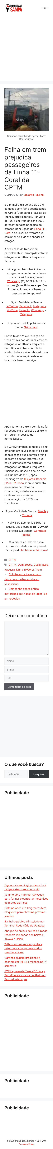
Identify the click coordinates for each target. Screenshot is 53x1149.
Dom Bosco (25, 564)
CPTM (12, 559)
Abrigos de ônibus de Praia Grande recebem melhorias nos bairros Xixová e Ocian (25, 935)
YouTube (12, 310)
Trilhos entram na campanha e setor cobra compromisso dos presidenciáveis (23, 948)
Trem (38, 569)
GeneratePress (26, 1144)
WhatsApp (13, 281)
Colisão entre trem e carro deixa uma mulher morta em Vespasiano (22, 579)
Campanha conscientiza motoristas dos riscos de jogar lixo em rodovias (25, 593)
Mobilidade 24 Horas (34, 550)
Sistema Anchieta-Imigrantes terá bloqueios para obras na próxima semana (25, 912)
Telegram (26, 314)
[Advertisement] (26, 48)
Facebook (25, 306)
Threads (27, 515)
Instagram (39, 306)
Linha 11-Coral (25, 569)
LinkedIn (24, 310)
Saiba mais (30, 327)
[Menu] (45, 8)
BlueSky (43, 511)
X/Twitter (12, 306)
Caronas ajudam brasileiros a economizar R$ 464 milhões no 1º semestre (25, 961)
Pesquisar (39, 774)
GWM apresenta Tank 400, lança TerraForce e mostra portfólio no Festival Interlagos (24, 975)
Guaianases (41, 564)
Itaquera (9, 569)
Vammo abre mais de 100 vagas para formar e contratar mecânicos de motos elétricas (26, 898)
